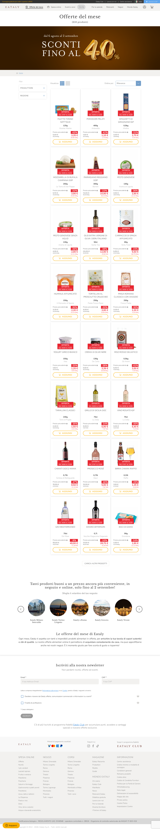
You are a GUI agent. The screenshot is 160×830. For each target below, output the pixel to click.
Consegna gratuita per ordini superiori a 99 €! (17, 2)
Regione (24, 95)
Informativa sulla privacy (50, 691)
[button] (144, 7)
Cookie (64, 691)
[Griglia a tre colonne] (62, 83)
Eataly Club (78, 724)
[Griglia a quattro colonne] (68, 83)
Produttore (26, 88)
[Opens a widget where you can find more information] (11, 825)
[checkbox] (22, 696)
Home (21, 73)
